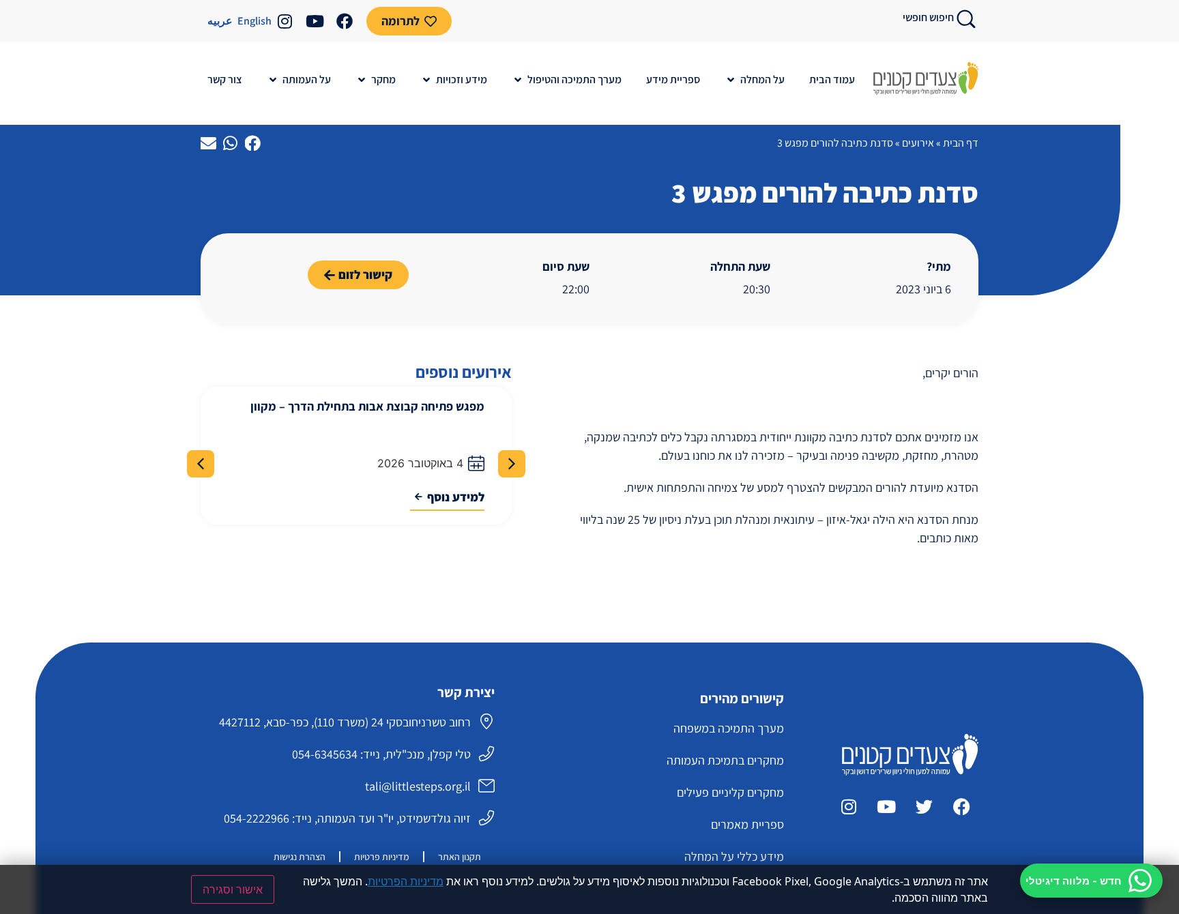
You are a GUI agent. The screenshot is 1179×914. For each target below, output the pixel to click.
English (254, 21)
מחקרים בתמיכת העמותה (725, 760)
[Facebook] (344, 21)
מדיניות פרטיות (381, 857)
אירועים (918, 143)
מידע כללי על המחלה (734, 856)
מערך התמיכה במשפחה (728, 728)
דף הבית (960, 143)
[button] (754, 80)
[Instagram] (284, 21)
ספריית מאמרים (747, 824)
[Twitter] (924, 806)
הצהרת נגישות (299, 857)
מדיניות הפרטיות (405, 881)
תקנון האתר (459, 857)
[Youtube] (314, 21)
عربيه (220, 21)
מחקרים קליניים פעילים (730, 792)
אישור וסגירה (233, 889)
